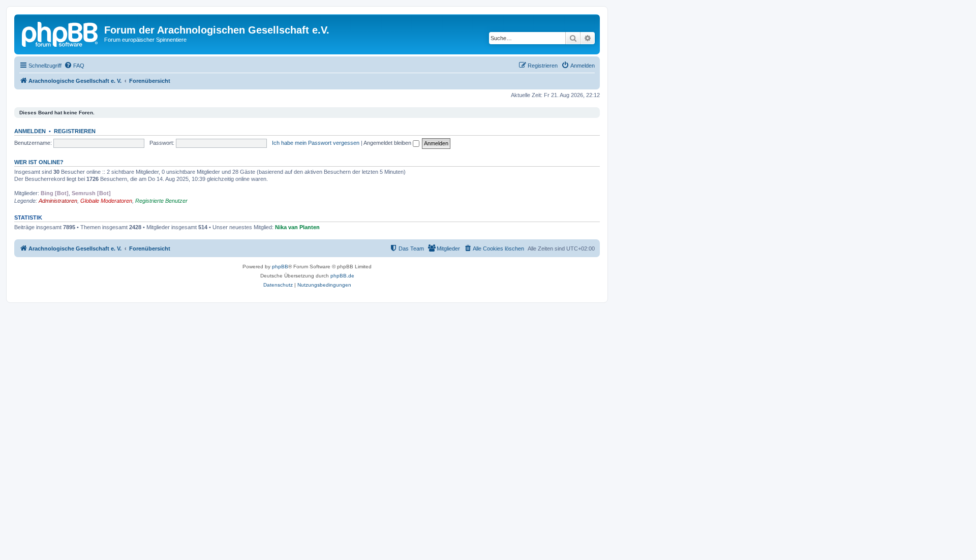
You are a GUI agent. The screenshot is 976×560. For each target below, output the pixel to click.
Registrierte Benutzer (161, 201)
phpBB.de (342, 275)
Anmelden (30, 131)
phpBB (280, 266)
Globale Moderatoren (106, 201)
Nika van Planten (297, 227)
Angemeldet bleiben (388, 143)
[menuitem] (74, 65)
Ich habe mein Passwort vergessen (315, 143)
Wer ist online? (39, 162)
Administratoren (58, 201)
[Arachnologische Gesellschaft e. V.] (60, 33)
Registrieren (75, 131)
